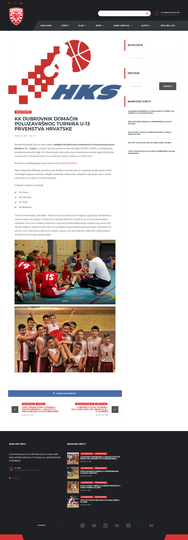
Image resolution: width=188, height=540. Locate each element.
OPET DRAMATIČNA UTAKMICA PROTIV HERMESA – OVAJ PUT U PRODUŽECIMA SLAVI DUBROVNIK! (40, 409)
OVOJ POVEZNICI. (69, 163)
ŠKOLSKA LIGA (168, 25)
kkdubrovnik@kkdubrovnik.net (28, 470)
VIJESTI (65, 25)
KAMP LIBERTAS (121, 25)
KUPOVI (145, 25)
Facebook (15, 478)
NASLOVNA (46, 25)
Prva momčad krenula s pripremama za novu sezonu (150, 123)
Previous (174, 526)
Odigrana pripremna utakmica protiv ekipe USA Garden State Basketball (151, 112)
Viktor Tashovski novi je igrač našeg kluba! (149, 143)
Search (167, 86)
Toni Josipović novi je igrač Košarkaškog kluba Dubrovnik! (151, 152)
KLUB (81, 25)
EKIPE (98, 25)
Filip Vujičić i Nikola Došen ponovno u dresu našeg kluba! (149, 133)
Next (179, 526)
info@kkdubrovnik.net (170, 15)
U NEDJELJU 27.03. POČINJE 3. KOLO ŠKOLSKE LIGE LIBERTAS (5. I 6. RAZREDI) (89, 409)
